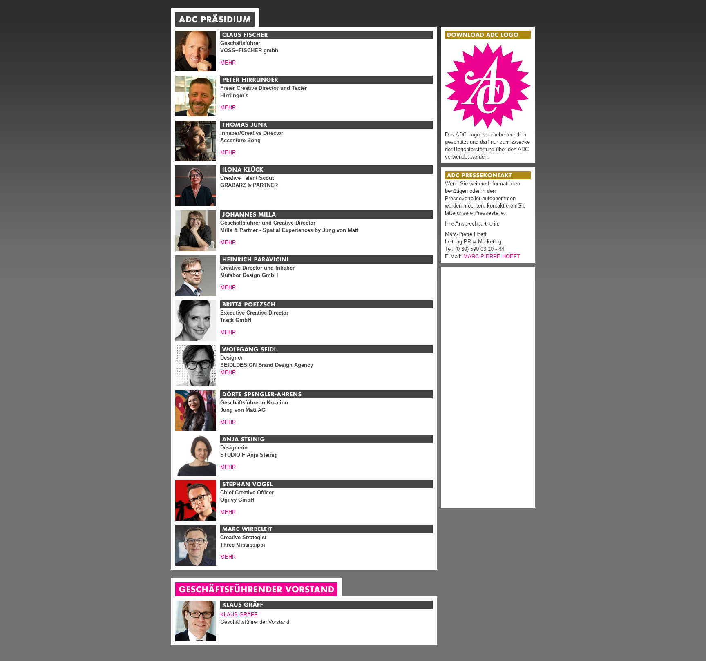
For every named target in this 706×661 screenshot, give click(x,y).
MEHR (228, 63)
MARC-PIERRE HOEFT (491, 256)
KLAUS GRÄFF (238, 615)
